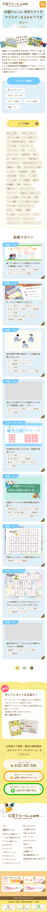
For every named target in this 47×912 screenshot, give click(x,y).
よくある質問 (27, 848)
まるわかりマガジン (30, 840)
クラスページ (11, 193)
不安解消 (19, 210)
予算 (36, 197)
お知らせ (27, 184)
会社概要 (26, 851)
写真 (33, 171)
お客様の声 (25, 154)
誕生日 (35, 180)
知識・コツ (12, 107)
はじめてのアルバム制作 (32, 167)
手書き (31, 141)
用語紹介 (10, 167)
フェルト (32, 150)
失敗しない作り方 (29, 833)
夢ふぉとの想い (12, 133)
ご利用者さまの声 (29, 829)
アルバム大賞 (11, 146)
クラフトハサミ (12, 150)
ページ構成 (11, 214)
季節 (18, 167)
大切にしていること (28, 133)
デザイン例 (11, 206)
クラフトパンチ (12, 154)
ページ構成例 (24, 180)
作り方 (9, 210)
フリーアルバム (24, 214)
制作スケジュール (19, 159)
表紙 (18, 184)
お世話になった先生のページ (30, 193)
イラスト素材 (26, 197)
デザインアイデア (15, 95)
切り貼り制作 (11, 176)
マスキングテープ (26, 146)
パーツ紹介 (32, 176)
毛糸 (23, 150)
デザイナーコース (13, 218)
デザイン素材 (13, 101)
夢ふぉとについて (15, 90)
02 (24, 668)
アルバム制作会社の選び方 (16, 141)
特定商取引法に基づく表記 (32, 859)
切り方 (22, 176)
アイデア (36, 214)
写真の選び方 (33, 159)
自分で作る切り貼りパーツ (32, 163)
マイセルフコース (13, 223)
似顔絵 (28, 210)
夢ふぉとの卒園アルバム (12, 834)
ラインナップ (7, 848)
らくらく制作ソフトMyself (29, 201)
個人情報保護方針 (29, 855)
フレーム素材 (11, 180)
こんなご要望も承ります (12, 837)
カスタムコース (28, 218)
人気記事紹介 (23, 171)
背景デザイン (11, 188)
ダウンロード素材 (13, 137)
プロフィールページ (27, 188)
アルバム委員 (11, 201)
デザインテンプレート (26, 206)
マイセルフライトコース (31, 223)
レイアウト (11, 171)
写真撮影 (10, 184)
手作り (35, 154)
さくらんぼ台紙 (12, 197)
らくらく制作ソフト (30, 137)
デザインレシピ (28, 837)
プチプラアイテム (13, 163)
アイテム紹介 (32, 101)
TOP (4, 826)
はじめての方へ (8, 845)
